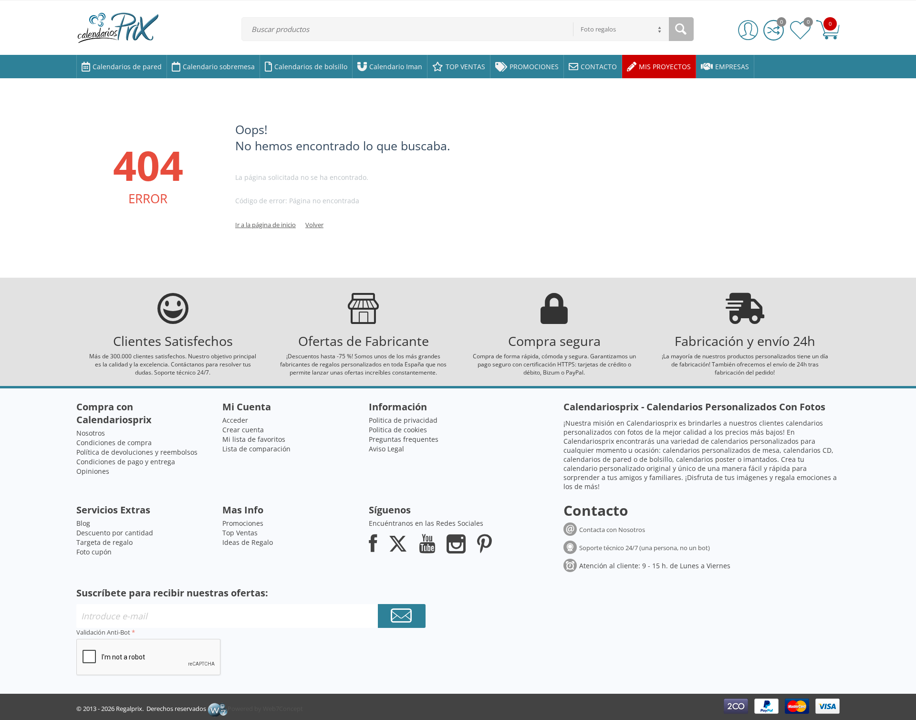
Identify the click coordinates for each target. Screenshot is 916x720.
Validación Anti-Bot (103, 632)
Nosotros (90, 433)
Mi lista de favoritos (253, 439)
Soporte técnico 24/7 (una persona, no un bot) (644, 547)
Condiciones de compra (114, 442)
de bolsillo (655, 459)
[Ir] (402, 616)
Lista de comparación (256, 448)
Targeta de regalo (104, 542)
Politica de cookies (398, 429)
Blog (83, 523)
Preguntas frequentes (403, 439)
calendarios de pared (597, 459)
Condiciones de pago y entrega (125, 461)
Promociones (242, 523)
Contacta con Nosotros (612, 529)
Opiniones (92, 471)
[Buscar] (681, 29)
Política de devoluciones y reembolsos (137, 452)
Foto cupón (94, 551)
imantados (760, 459)
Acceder (235, 420)
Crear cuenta (243, 429)
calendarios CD (807, 450)
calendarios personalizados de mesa (721, 450)
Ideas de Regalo (247, 542)
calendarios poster (706, 459)
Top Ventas (240, 532)
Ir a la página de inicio (265, 224)
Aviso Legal (386, 448)
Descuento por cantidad (114, 532)
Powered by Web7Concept (265, 708)
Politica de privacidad (403, 420)
